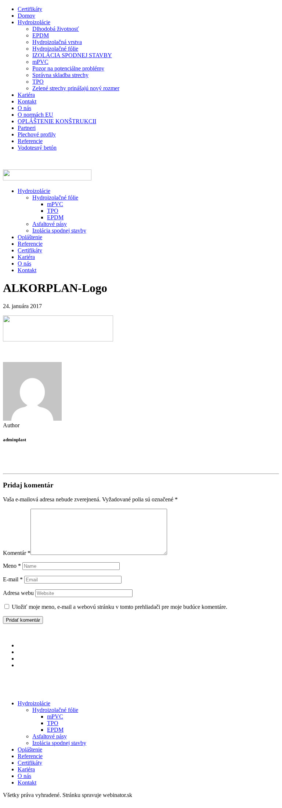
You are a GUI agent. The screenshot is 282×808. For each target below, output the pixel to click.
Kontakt (27, 101)
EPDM (40, 35)
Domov (26, 15)
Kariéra (26, 95)
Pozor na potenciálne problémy (68, 68)
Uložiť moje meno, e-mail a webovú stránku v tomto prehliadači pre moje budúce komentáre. (119, 607)
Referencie (30, 141)
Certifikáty (30, 9)
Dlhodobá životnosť (55, 29)
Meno (12, 566)
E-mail (13, 579)
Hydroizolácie (34, 22)
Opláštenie (30, 237)
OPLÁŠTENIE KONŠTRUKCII (57, 121)
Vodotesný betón (37, 148)
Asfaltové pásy (49, 224)
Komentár (16, 553)
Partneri (27, 128)
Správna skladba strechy (60, 75)
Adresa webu (18, 593)
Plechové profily (37, 134)
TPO (38, 81)
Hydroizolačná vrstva (57, 42)
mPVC (40, 62)
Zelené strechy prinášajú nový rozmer (75, 88)
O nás (24, 108)
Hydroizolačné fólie (55, 48)
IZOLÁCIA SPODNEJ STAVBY (72, 55)
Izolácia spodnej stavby (59, 230)
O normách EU (35, 114)
